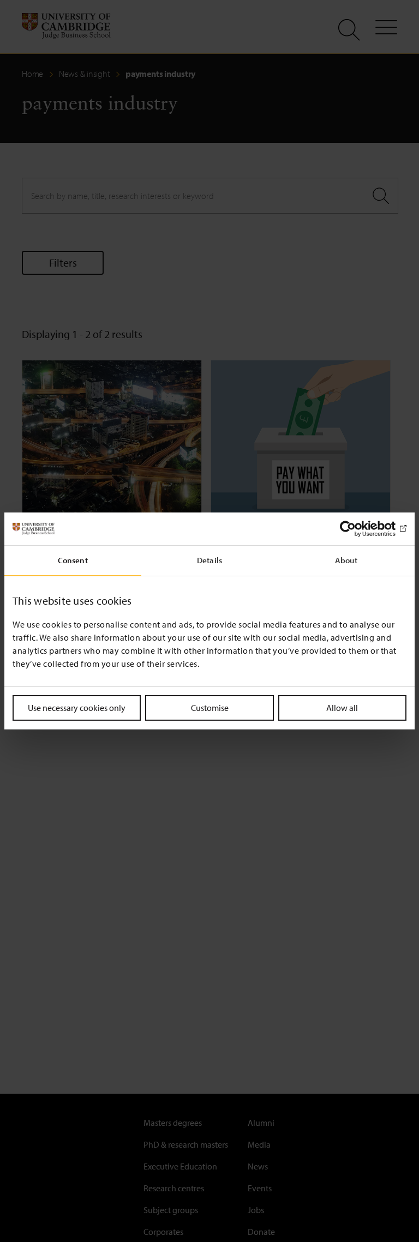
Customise (210, 707)
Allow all (342, 707)
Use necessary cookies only (76, 707)
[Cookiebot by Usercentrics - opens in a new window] (358, 529)
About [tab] (346, 560)
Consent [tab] (73, 560)
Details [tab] (209, 560)
